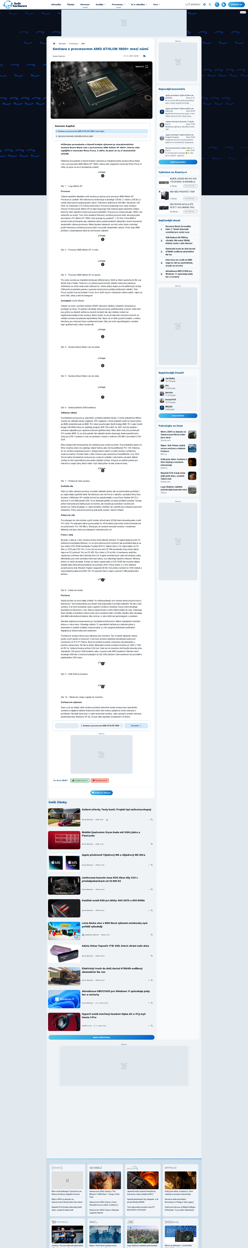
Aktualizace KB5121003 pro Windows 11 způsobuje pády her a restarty (116, 993)
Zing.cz (164, 493)
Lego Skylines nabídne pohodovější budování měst (174, 488)
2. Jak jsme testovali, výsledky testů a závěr (74, 136)
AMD (83, 44)
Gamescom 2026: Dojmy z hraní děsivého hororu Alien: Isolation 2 (103, 1203)
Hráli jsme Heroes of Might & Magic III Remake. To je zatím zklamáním (180, 1208)
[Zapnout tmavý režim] (223, 4)
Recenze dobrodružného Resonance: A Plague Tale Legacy (179, 1200)
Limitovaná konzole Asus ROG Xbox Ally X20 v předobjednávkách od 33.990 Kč (110, 879)
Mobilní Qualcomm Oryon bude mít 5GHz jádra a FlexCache (111, 834)
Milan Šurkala (87, 819)
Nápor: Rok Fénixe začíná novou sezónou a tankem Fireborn (173, 448)
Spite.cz (164, 468)
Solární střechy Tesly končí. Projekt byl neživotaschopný (116, 809)
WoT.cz (164, 454)
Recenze (62, 44)
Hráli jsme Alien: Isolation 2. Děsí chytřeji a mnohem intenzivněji (174, 462)
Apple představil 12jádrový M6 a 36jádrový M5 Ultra (113, 854)
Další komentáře (178, 162)
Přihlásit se (236, 4)
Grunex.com (166, 440)
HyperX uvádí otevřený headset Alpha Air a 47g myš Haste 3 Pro (114, 1015)
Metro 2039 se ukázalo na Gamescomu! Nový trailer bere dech (173, 435)
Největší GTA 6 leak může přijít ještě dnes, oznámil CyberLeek (173, 476)
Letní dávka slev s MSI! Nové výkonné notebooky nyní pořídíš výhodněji (114, 925)
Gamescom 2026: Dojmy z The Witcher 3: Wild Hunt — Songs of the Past (104, 1194)
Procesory (73, 44)
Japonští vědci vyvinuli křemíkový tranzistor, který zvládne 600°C (141, 1192)
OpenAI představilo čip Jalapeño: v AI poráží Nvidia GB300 (142, 1200)
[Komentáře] (144, 56)
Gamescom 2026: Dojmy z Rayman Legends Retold (104, 1211)
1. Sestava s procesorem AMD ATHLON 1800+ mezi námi (80, 131)
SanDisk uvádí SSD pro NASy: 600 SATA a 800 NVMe (113, 900)
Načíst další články (101, 1037)
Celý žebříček (178, 416)
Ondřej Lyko (87, 1025)
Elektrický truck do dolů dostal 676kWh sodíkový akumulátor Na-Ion (112, 970)
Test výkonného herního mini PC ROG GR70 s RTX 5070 (141, 1208)
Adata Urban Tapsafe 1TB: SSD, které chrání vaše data (115, 945)
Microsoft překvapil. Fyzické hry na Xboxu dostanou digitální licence (67, 1192)
